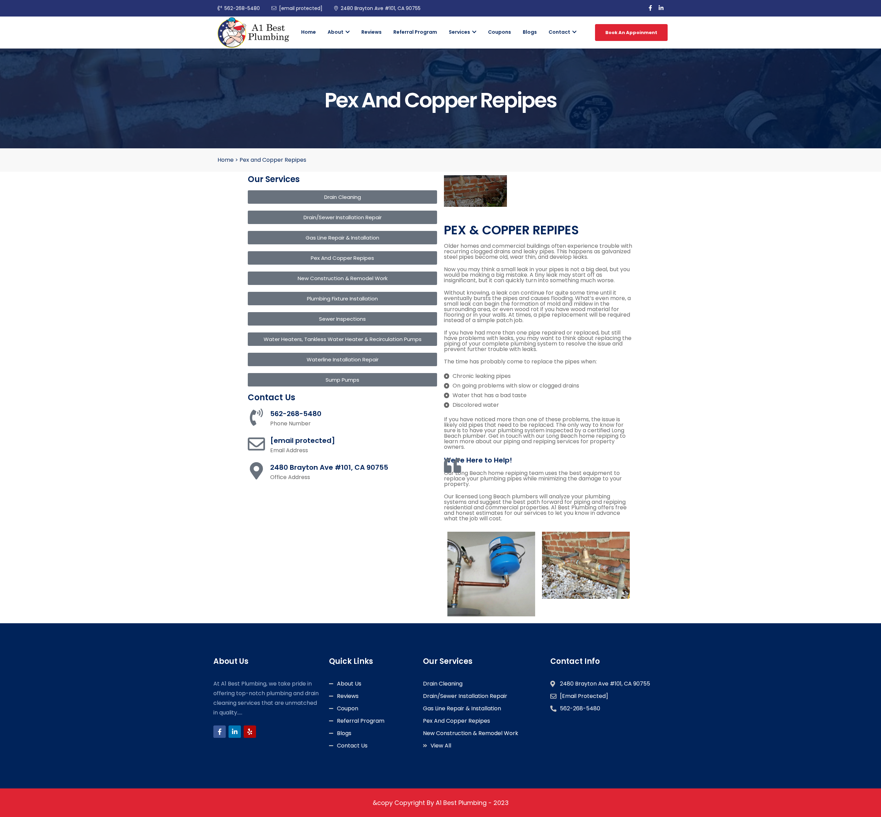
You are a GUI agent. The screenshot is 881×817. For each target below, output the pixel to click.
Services (460, 32)
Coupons (499, 32)
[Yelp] (250, 731)
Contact (560, 32)
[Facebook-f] (219, 731)
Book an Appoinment (631, 32)
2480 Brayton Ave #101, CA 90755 (381, 8)
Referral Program (415, 32)
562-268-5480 (242, 8)
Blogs (530, 32)
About (336, 32)
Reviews (371, 32)
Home (308, 32)
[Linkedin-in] (235, 731)
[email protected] (302, 440)
